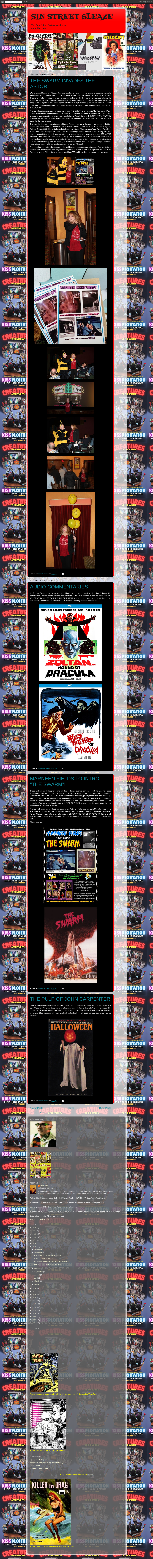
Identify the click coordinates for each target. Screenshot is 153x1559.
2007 (35, 1323)
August (37, 1275)
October (37, 1268)
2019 (35, 1247)
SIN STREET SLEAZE (72, 17)
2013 (35, 1304)
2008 (35, 1320)
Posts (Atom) (45, 1113)
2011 (35, 1310)
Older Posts (105, 1108)
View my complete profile (39, 1219)
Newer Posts (36, 1108)
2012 (35, 1307)
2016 (35, 1294)
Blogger (90, 1474)
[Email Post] (62, 574)
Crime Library (35, 1465)
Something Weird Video (39, 1468)
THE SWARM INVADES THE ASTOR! (48, 1255)
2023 (35, 1234)
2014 (35, 1301)
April (36, 1278)
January (37, 1284)
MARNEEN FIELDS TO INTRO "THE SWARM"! (64, 781)
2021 (35, 1240)
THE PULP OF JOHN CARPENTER (70, 999)
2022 (35, 1237)
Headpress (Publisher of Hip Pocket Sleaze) (46, 1463)
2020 (35, 1243)
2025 (35, 1228)
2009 (35, 1317)
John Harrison (46, 1186)
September (38, 1272)
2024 (35, 1231)
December (38, 1249)
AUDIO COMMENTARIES (59, 587)
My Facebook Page (37, 1460)
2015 (35, 1298)
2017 (35, 1291)
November (38, 1252)
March (37, 1281)
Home (71, 1108)
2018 (35, 1288)
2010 (35, 1313)
